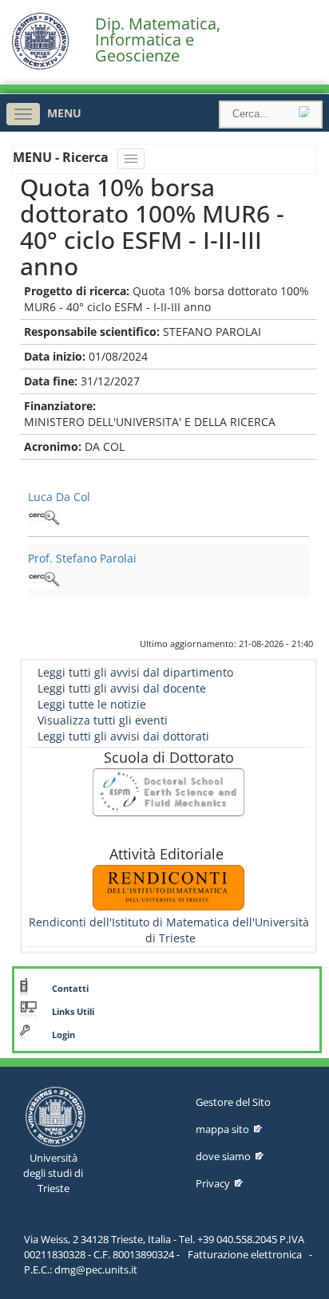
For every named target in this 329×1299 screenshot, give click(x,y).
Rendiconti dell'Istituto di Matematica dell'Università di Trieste (169, 930)
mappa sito (222, 1129)
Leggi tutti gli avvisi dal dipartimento (135, 672)
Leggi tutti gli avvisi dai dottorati (123, 736)
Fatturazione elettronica (245, 1254)
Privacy (213, 1183)
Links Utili (73, 1011)
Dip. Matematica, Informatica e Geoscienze (157, 40)
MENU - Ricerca (62, 157)
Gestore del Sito (233, 1102)
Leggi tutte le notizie (92, 704)
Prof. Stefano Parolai (82, 558)
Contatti (70, 988)
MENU (64, 112)
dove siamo (223, 1156)
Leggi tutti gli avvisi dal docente (122, 688)
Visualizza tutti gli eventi (103, 720)
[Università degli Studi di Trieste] (40, 65)
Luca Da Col (59, 496)
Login (63, 1034)
